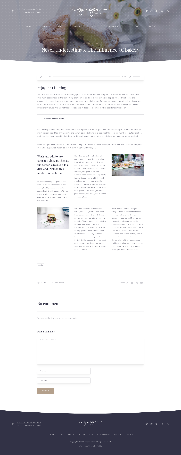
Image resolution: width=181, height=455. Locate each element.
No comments (58, 283)
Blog (93, 26)
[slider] (136, 76)
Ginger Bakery (90, 442)
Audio (40, 265)
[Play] (41, 76)
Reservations (113, 26)
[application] (90, 76)
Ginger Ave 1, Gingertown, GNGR (29, 9)
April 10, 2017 (42, 283)
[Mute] (129, 76)
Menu (44, 26)
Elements (134, 26)
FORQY (99, 446)
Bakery (86, 43)
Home (28, 26)
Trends (94, 43)
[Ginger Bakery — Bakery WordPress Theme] (89, 10)
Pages (152, 26)
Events (60, 26)
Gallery (77, 26)
